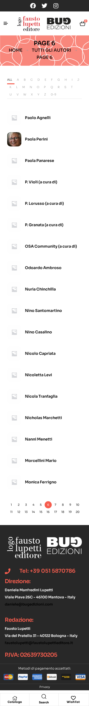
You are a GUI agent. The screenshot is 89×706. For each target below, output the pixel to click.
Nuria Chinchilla (40, 289)
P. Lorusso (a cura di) (44, 203)
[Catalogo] (14, 698)
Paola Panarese (39, 160)
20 (78, 512)
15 (40, 512)
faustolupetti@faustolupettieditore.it (39, 643)
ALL (9, 79)
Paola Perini (36, 139)
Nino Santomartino (43, 310)
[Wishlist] (73, 698)
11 (11, 512)
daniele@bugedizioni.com (29, 604)
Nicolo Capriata (40, 353)
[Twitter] (44, 5)
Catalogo (15, 702)
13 (26, 512)
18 (62, 512)
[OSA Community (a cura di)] (14, 246)
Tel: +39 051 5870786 (47, 571)
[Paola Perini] (14, 139)
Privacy (44, 687)
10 (77, 504)
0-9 (53, 94)
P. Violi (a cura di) (41, 182)
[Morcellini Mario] (14, 461)
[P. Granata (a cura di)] (14, 225)
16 (48, 512)
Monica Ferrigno (40, 482)
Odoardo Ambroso (43, 267)
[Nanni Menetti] (14, 439)
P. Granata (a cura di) (44, 224)
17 (55, 512)
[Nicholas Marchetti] (14, 418)
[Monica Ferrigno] (14, 482)
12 (18, 512)
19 (70, 512)
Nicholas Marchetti (43, 417)
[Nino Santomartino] (14, 311)
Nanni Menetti (38, 439)
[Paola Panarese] (14, 161)
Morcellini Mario (40, 460)
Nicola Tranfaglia (41, 396)
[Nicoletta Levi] (14, 375)
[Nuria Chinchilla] (14, 289)
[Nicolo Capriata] (14, 353)
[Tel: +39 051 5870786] (7, 571)
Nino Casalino (38, 332)
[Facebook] (33, 5)
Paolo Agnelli (38, 117)
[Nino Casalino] (14, 332)
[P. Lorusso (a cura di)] (14, 203)
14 (33, 512)
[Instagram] (55, 5)
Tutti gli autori (51, 50)
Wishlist (73, 702)
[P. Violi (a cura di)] (14, 182)
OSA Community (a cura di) (51, 246)
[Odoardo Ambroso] (14, 268)
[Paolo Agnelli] (14, 118)
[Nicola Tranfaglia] (14, 396)
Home (16, 50)
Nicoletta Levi (38, 374)
